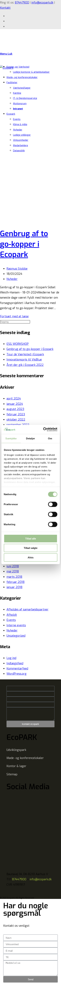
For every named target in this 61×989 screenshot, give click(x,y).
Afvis (31, 557)
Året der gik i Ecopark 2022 (25, 365)
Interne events (16, 625)
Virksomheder (20, 140)
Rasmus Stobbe (17, 269)
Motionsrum (20, 103)
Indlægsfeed (15, 663)
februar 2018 (16, 582)
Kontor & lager (16, 766)
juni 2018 (13, 566)
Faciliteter (12, 82)
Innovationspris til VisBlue (24, 360)
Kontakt (5, 8)
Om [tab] (50, 438)
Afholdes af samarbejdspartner (27, 609)
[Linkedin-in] (19, 798)
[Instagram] (28, 798)
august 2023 (15, 409)
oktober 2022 (16, 420)
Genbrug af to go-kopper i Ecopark (24, 244)
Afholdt (12, 615)
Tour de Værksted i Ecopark (25, 354)
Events (16, 119)
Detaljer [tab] (30, 438)
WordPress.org (17, 674)
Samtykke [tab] (11, 438)
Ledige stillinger (22, 135)
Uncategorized (16, 636)
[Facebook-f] (11, 798)
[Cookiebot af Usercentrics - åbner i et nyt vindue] (43, 429)
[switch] (52, 504)
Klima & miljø (20, 124)
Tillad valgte (30, 548)
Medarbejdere (20, 145)
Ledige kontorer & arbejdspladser (31, 72)
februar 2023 (16, 414)
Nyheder (17, 129)
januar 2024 (15, 404)
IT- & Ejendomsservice (25, 98)
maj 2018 (13, 571)
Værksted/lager (22, 87)
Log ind (11, 658)
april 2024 (14, 399)
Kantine (17, 93)
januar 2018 (14, 587)
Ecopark (11, 113)
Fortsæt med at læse (14, 316)
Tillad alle (30, 538)
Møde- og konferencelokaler (22, 77)
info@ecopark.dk (42, 3)
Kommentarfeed (17, 668)
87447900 (22, 3)
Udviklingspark (16, 750)
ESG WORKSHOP (18, 344)
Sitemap (12, 774)
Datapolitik (19, 150)
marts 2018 (14, 577)
